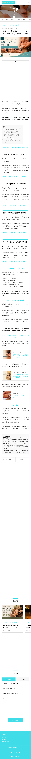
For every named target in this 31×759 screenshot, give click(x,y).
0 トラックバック (22, 679)
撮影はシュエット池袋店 (8, 139)
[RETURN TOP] (15, 729)
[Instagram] (14, 752)
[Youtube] (19, 752)
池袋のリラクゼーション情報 (10, 25)
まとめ (4, 142)
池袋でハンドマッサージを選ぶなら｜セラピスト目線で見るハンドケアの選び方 (20, 355)
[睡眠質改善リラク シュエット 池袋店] (16, 2)
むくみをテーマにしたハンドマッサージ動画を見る (16, 205)
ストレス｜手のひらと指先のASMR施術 (12, 135)
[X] (16, 752)
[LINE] (11, 752)
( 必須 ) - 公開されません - (10, 693)
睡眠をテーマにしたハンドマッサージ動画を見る (15, 176)
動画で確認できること (7, 137)
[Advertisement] (15, 81)
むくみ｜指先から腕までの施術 (10, 132)
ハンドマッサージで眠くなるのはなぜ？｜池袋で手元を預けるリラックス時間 (20, 376)
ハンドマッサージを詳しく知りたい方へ (11, 140)
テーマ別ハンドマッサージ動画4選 (10, 129)
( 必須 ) (10, 688)
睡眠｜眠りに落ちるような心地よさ (11, 131)
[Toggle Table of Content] (19, 127)
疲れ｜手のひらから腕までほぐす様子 (11, 134)
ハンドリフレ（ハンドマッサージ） (20, 396)
